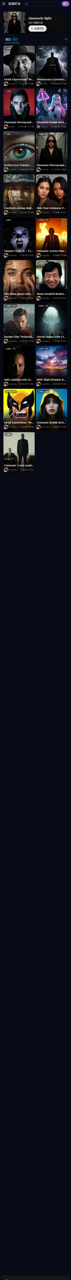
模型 (8, 39)
